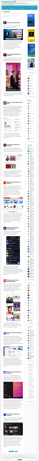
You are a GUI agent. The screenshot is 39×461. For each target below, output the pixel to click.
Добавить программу (31, 457)
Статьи (7, 8)
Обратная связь (25, 457)
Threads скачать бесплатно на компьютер (13, 145)
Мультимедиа (18, 6)
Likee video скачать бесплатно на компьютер (14, 54)
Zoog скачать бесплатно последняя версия (31, 384)
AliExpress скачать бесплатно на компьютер (14, 182)
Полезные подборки (33, 6)
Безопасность (4, 6)
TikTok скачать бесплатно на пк (13, 22)
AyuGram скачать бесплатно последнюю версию (13, 228)
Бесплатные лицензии (21, 8)
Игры (28, 6)
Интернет (13, 6)
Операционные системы (12, 8)
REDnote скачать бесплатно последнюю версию (13, 280)
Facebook (5, 110)
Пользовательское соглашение (18, 457)
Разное (3, 8)
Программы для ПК (9, 1)
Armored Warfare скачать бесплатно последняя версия (31, 381)
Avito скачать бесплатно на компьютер (30, 373)
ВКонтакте (20, 417)
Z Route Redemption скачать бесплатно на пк (31, 387)
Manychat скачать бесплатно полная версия (14, 102)
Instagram (11, 172)
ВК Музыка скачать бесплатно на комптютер (14, 372)
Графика (9, 6)
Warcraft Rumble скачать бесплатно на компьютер (31, 394)
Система (22, 6)
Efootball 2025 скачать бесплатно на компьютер (31, 370)
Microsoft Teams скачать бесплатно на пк (14, 333)
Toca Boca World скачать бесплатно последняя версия (31, 390)
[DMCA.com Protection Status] (19, 459)
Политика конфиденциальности (9, 457)
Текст (25, 6)
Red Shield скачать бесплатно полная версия (31, 367)
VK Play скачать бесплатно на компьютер (13, 414)
